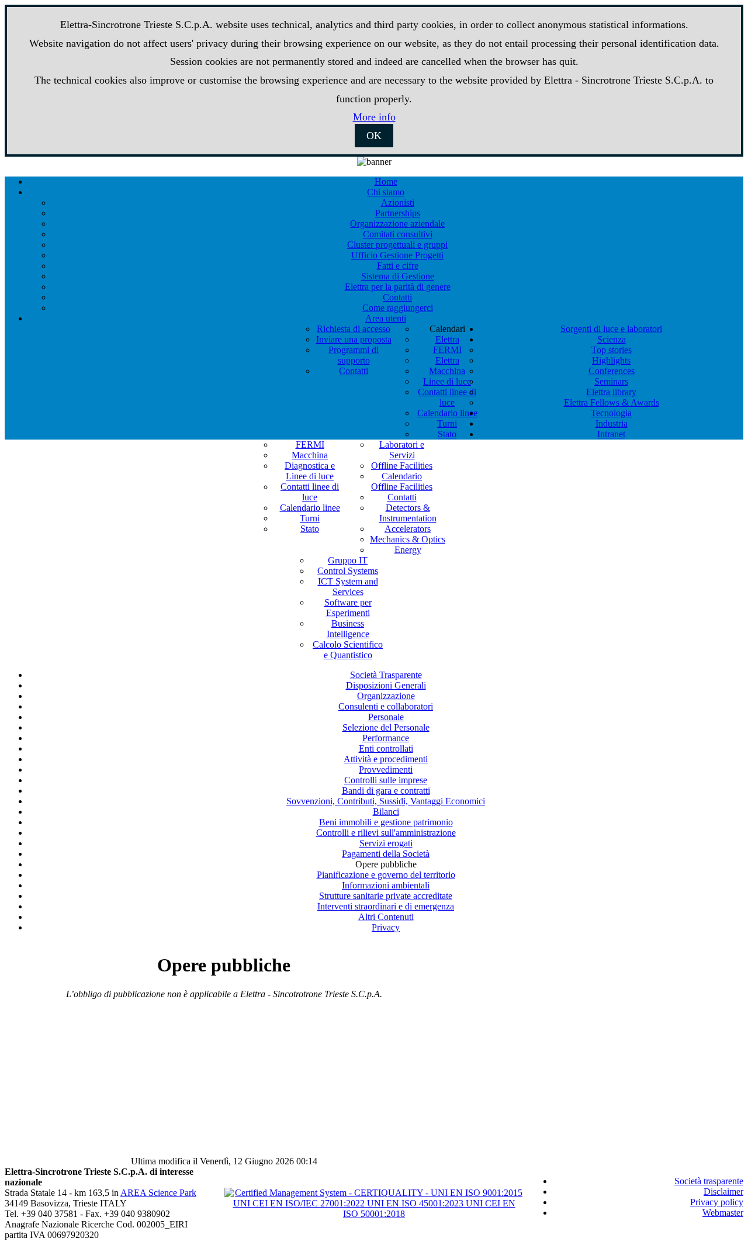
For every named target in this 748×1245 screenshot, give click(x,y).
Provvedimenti (386, 769)
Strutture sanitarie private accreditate (385, 896)
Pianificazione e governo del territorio (386, 875)
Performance (385, 738)
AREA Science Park (158, 1193)
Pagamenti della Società (386, 854)
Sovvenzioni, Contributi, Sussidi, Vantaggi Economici (385, 801)
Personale (386, 717)
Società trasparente (708, 1181)
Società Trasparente (386, 675)
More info (374, 117)
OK (374, 135)
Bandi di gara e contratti (386, 791)
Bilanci (386, 812)
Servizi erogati (386, 843)
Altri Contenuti (386, 917)
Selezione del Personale (386, 727)
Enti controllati (386, 748)
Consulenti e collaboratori (385, 706)
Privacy (386, 927)
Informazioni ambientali (386, 885)
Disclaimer (723, 1191)
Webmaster (722, 1213)
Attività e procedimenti (386, 759)
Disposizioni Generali (386, 685)
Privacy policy (716, 1202)
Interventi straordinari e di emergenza (385, 906)
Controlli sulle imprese (385, 780)
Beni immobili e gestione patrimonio (386, 822)
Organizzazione (386, 696)
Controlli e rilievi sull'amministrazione (386, 833)
